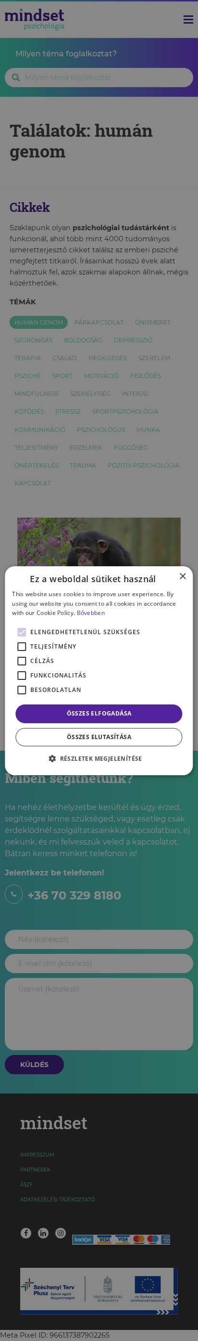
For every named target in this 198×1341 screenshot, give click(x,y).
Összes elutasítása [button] (99, 737)
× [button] (182, 576)
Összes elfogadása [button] (99, 713)
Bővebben (91, 613)
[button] (99, 758)
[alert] (99, 670)
